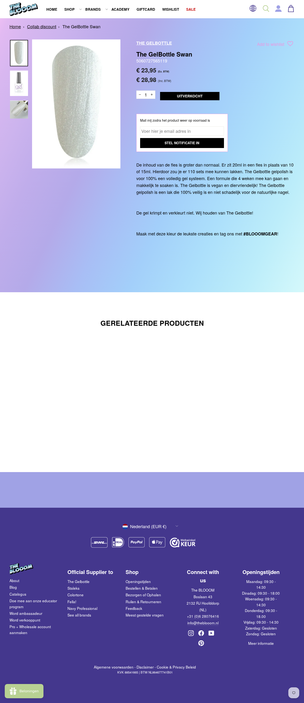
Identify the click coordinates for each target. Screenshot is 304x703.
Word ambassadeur (26, 613)
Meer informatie (261, 643)
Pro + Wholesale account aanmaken (30, 629)
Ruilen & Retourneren (143, 601)
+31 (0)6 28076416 (203, 616)
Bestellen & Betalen (142, 588)
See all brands (79, 614)
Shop (69, 9)
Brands (93, 9)
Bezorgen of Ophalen (143, 594)
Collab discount (41, 26)
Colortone (75, 594)
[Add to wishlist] (290, 44)
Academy (120, 9)
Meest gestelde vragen (145, 614)
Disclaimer (145, 667)
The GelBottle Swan (81, 26)
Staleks (73, 588)
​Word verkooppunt (25, 619)
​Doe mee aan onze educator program (33, 603)
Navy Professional (82, 608)
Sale (191, 9)
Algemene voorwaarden (113, 667)
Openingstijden (138, 581)
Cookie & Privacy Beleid (176, 667)
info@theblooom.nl (202, 622)
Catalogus (18, 594)
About (14, 580)
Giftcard (146, 9)
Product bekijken (43, 436)
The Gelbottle (78, 581)
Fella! (71, 601)
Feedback (134, 608)
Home (51, 9)
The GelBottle (154, 43)
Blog (13, 587)
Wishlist (170, 9)
